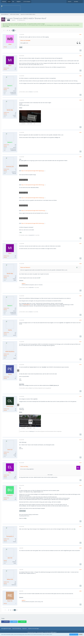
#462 (80, 55)
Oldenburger (31, 431)
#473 (80, 396)
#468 (80, 263)
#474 (80, 439)
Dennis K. (31, 91)
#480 (80, 591)
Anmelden (76, 1)
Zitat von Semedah (25, 40)
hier (8, 26)
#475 (80, 462)
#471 (80, 341)
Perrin (30, 388)
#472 (80, 364)
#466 (80, 156)
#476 (80, 485)
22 (9, 30)
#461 (80, 34)
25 (15, 30)
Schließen (80, 634)
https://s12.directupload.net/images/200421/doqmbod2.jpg (33, 210)
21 (7, 30)
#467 (80, 243)
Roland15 (13, 20)
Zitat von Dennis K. (25, 267)
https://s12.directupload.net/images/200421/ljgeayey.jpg (32, 170)
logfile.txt (23, 283)
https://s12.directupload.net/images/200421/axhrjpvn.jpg (32, 197)
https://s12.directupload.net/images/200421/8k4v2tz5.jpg (32, 184)
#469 (80, 295)
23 (11, 30)
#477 (80, 526)
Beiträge (5, 46)
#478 (80, 548)
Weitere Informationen (74, 634)
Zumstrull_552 (31, 235)
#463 (80, 75)
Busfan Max (31, 287)
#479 (80, 569)
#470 (80, 320)
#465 (80, 132)
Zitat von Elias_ (24, 466)
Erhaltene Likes (6, 68)
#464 (80, 100)
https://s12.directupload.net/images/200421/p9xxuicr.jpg (32, 223)
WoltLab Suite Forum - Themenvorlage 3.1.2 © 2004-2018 (42, 632)
